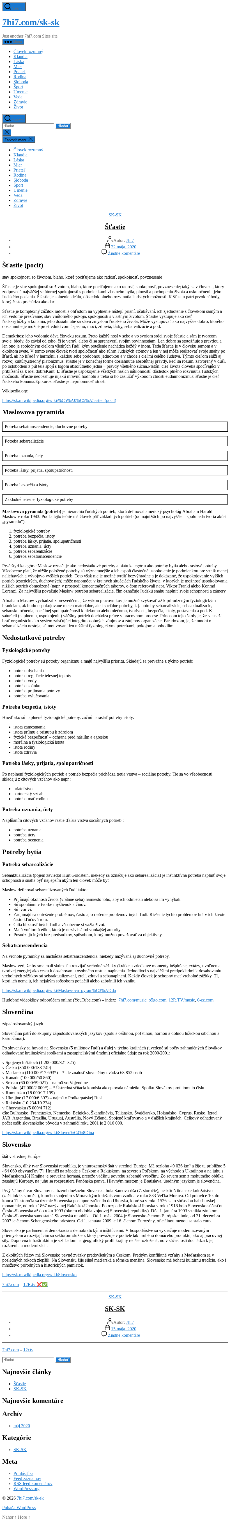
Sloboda (20, 81)
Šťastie (115, 226)
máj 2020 (21, 1425)
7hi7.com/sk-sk (30, 22)
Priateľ (19, 71)
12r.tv (28, 1349)
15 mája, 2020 (123, 1328)
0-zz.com (205, 1000)
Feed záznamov (27, 1478)
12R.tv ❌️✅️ (35, 1284)
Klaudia (20, 56)
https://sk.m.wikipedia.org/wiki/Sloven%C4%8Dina (48, 1132)
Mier (17, 66)
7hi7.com (10, 1284)
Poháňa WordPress (19, 1507)
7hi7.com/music (132, 1000)
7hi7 (130, 240)
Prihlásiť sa (23, 1473)
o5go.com (157, 1000)
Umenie (20, 91)
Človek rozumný (28, 51)
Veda (17, 96)
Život (18, 107)
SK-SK (115, 214)
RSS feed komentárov (32, 1483)
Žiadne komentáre (124, 253)
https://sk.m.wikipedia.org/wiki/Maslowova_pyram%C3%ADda (59, 990)
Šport (18, 86)
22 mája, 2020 (123, 246)
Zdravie (20, 102)
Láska (18, 61)
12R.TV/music (182, 1000)
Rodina (19, 76)
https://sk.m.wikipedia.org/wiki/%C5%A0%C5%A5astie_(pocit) (59, 400)
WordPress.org (26, 1488)
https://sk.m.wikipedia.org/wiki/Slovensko (39, 1274)
